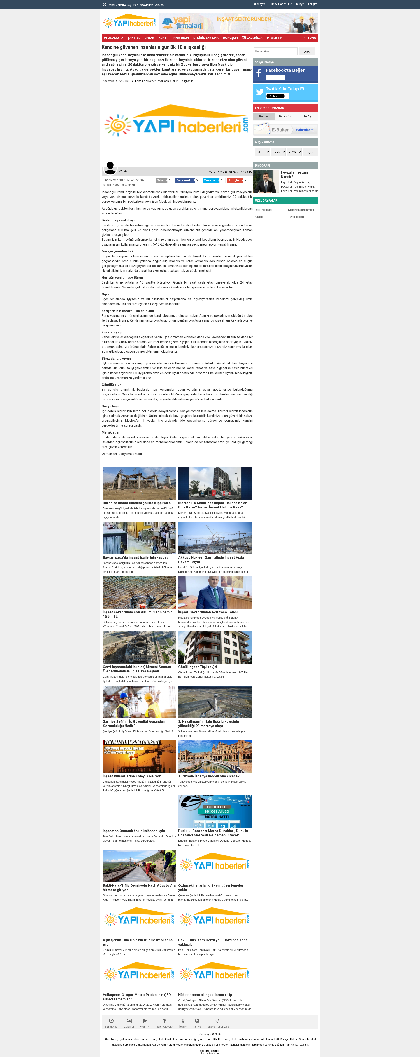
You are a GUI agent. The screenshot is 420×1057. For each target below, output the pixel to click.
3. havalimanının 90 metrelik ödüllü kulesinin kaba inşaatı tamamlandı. (212, 733)
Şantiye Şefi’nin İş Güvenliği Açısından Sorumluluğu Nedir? (134, 723)
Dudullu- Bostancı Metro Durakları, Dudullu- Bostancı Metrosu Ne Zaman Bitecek (213, 833)
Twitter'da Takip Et (285, 88)
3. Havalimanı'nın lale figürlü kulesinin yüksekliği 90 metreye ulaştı (208, 723)
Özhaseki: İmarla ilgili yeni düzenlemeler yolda (210, 887)
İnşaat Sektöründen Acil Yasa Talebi (208, 612)
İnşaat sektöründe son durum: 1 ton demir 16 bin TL (137, 614)
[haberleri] (104, 461)
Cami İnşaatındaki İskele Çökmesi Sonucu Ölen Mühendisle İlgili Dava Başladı (137, 669)
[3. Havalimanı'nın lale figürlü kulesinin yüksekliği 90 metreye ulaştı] (215, 702)
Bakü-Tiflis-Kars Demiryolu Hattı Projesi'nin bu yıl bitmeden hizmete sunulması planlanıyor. (213, 952)
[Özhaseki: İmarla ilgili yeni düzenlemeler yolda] (215, 866)
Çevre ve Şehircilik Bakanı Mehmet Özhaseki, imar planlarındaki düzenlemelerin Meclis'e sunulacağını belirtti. (213, 897)
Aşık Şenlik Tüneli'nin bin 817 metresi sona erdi (138, 942)
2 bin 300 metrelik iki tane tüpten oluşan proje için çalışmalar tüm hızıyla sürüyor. (139, 952)
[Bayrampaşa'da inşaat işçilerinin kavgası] (139, 538)
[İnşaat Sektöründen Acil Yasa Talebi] (215, 592)
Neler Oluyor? (164, 1026)
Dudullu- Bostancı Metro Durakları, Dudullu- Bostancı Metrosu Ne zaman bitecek (214, 843)
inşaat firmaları (210, 1053)
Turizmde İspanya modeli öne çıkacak (209, 776)
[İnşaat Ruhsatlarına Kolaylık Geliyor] (139, 756)
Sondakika (111, 1026)
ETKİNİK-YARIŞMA (206, 38)
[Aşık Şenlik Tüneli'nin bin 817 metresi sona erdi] (139, 920)
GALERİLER (254, 38)
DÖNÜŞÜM (230, 38)
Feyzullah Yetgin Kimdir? (294, 174)
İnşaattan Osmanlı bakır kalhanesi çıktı (134, 831)
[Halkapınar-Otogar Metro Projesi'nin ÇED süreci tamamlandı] (139, 975)
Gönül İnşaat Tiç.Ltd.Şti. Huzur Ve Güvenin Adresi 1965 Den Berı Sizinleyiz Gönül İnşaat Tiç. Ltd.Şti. (213, 674)
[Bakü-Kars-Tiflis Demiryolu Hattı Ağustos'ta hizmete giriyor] (139, 866)
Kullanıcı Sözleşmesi (300, 209)
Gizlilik (259, 216)
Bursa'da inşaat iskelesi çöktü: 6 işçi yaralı (137, 503)
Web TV (145, 1026)
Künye (300, 4)
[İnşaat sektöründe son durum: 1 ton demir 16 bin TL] (139, 592)
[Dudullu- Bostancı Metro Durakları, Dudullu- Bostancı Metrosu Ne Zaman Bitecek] (215, 811)
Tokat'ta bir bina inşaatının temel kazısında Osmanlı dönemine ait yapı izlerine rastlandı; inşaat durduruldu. (139, 838)
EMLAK (149, 38)
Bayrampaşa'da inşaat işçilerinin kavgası (136, 557)
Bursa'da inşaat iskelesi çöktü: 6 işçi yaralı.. (134, 5)
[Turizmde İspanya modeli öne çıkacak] (215, 756)
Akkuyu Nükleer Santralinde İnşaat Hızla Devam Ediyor (211, 559)
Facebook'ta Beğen (285, 70)
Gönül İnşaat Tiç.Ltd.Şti (197, 667)
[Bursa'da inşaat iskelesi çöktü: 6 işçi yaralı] (139, 483)
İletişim (312, 4)
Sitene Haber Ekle (281, 4)
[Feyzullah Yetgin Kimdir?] (266, 181)
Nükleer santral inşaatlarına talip (205, 995)
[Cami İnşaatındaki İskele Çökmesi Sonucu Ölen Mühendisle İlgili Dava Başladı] (139, 647)
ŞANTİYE (134, 38)
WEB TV (276, 38)
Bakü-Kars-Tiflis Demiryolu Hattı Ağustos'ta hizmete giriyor (139, 887)
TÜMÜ (312, 38)
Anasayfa (259, 4)
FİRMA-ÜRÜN (180, 38)
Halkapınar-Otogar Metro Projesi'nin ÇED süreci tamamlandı (137, 997)
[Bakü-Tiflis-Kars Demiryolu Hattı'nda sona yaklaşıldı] (215, 920)
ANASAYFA (115, 38)
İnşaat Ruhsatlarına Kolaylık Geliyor (132, 776)
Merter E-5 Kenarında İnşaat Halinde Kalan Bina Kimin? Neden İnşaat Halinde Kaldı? (212, 505)
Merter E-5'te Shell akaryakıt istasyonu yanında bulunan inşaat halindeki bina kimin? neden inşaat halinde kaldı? (211, 515)
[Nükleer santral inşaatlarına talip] (215, 975)
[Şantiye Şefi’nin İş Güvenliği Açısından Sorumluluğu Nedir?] (139, 702)
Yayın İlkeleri (295, 216)
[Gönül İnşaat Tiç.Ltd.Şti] (215, 647)
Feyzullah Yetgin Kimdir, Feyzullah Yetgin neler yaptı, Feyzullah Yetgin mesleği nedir (299, 187)
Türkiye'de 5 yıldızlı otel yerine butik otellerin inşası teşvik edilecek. (212, 784)
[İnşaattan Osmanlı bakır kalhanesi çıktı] (139, 811)
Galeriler (129, 1026)
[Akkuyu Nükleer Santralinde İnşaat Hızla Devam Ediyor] (215, 538)
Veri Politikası (263, 209)
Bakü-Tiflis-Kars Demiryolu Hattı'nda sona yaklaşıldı (212, 942)
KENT (162, 38)
